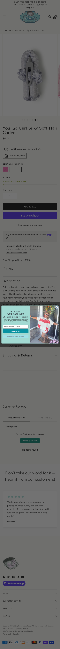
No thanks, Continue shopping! (15, 336)
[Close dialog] (56, 307)
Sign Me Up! (15, 331)
